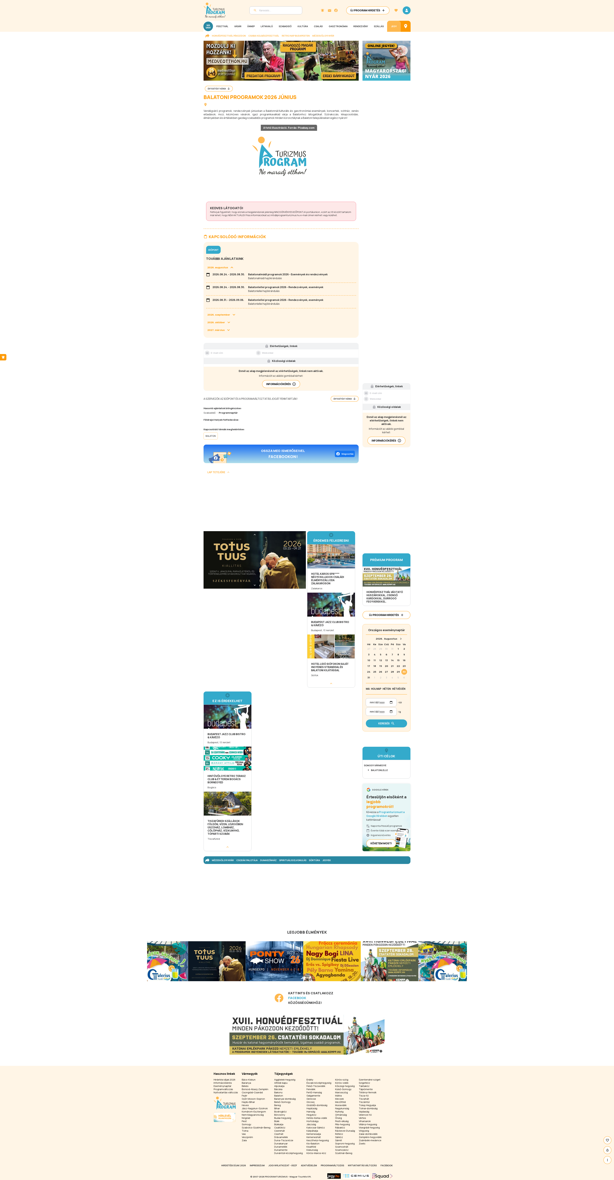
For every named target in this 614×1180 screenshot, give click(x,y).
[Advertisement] (281, 503)
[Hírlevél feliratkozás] (322, 10)
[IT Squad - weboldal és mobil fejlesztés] (382, 1176)
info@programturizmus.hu (285, 215)
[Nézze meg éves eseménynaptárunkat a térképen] (406, 26)
